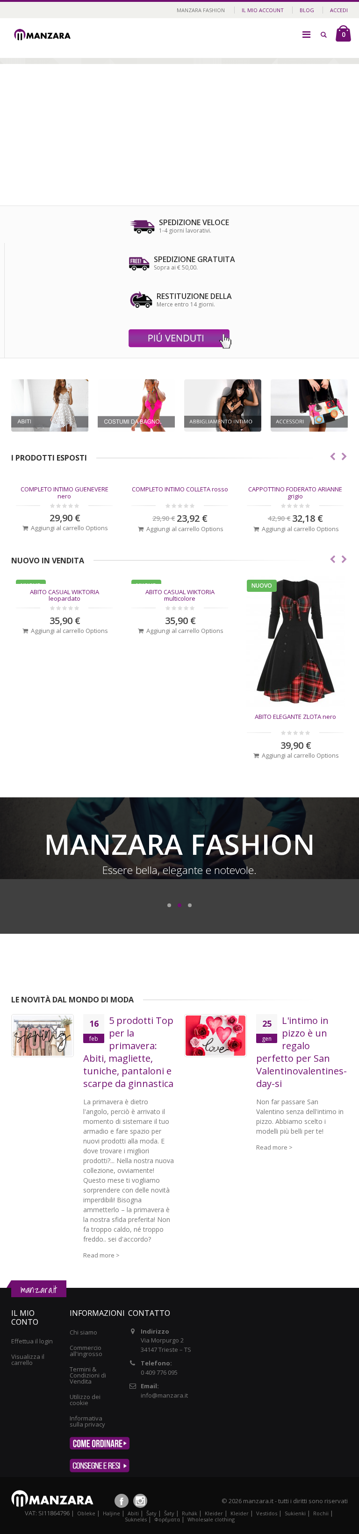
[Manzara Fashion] (44, 29)
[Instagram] (140, 1501)
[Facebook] (122, 1501)
